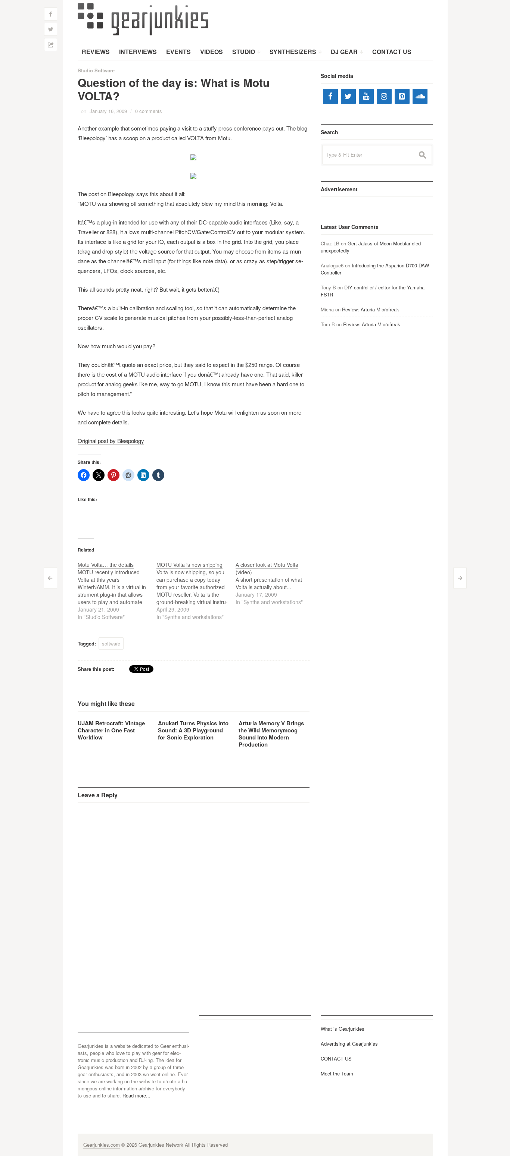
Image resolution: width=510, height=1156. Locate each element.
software (111, 643)
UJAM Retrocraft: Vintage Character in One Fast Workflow (111, 730)
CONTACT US (336, 1058)
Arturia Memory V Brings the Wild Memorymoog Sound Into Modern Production (271, 733)
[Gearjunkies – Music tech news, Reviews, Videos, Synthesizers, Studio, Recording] (143, 18)
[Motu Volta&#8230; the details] (117, 591)
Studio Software (96, 70)
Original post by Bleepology (111, 441)
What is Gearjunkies (342, 1028)
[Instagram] (384, 96)
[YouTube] (366, 96)
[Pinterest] (402, 96)
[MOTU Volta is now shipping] (196, 591)
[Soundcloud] (420, 96)
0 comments (148, 110)
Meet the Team (337, 1073)
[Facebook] (330, 96)
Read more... (136, 1095)
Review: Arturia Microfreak (370, 309)
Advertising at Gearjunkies (349, 1043)
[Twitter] (348, 96)
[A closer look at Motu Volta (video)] (275, 583)
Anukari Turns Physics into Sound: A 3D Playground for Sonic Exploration (193, 730)
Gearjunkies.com (101, 1144)
